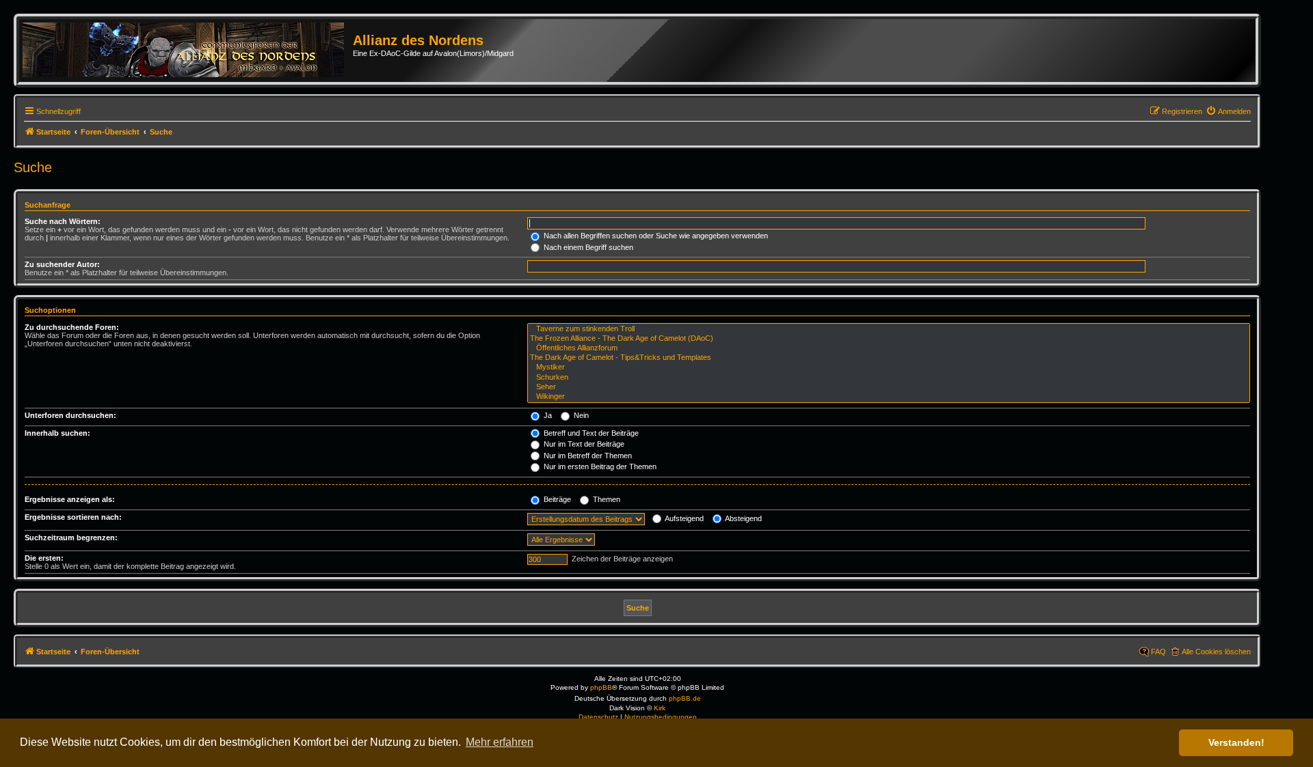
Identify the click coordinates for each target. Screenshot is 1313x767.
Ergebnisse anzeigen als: (70, 499)
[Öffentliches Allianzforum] (889, 348)
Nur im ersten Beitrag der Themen (599, 466)
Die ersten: (44, 558)
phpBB (601, 687)
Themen (605, 499)
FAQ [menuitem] (1158, 651)
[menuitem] (1228, 111)
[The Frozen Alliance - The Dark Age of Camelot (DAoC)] (889, 339)
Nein (580, 415)
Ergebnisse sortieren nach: (73, 517)
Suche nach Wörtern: (63, 221)
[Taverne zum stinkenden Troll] (889, 329)
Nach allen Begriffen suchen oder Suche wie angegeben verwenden (655, 236)
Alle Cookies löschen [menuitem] (1216, 651)
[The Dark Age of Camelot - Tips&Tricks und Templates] (889, 358)
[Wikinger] (889, 397)
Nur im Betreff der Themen (587, 455)
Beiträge (556, 499)
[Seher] (889, 387)
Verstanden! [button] (1236, 742)
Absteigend (743, 518)
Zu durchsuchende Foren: (72, 327)
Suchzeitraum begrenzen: (71, 537)
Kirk (659, 708)
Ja (547, 415)
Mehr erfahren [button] (499, 742)
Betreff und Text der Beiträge (590, 433)
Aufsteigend (683, 518)
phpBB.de (685, 698)
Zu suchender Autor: (62, 264)
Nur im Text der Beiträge (583, 444)
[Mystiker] (889, 367)
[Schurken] (889, 377)
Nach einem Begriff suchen (587, 247)
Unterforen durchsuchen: (70, 415)
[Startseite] (188, 51)
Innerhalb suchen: (57, 433)
